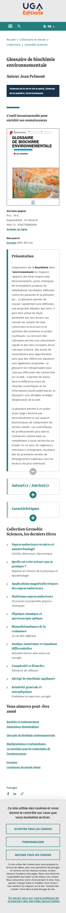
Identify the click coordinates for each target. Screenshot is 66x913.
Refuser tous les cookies (33, 855)
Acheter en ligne (17, 229)
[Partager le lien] (22, 793)
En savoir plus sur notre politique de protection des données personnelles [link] (34, 900)
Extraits (11, 242)
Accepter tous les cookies (33, 829)
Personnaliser (33, 842)
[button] (19, 26)
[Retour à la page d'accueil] (33, 9)
